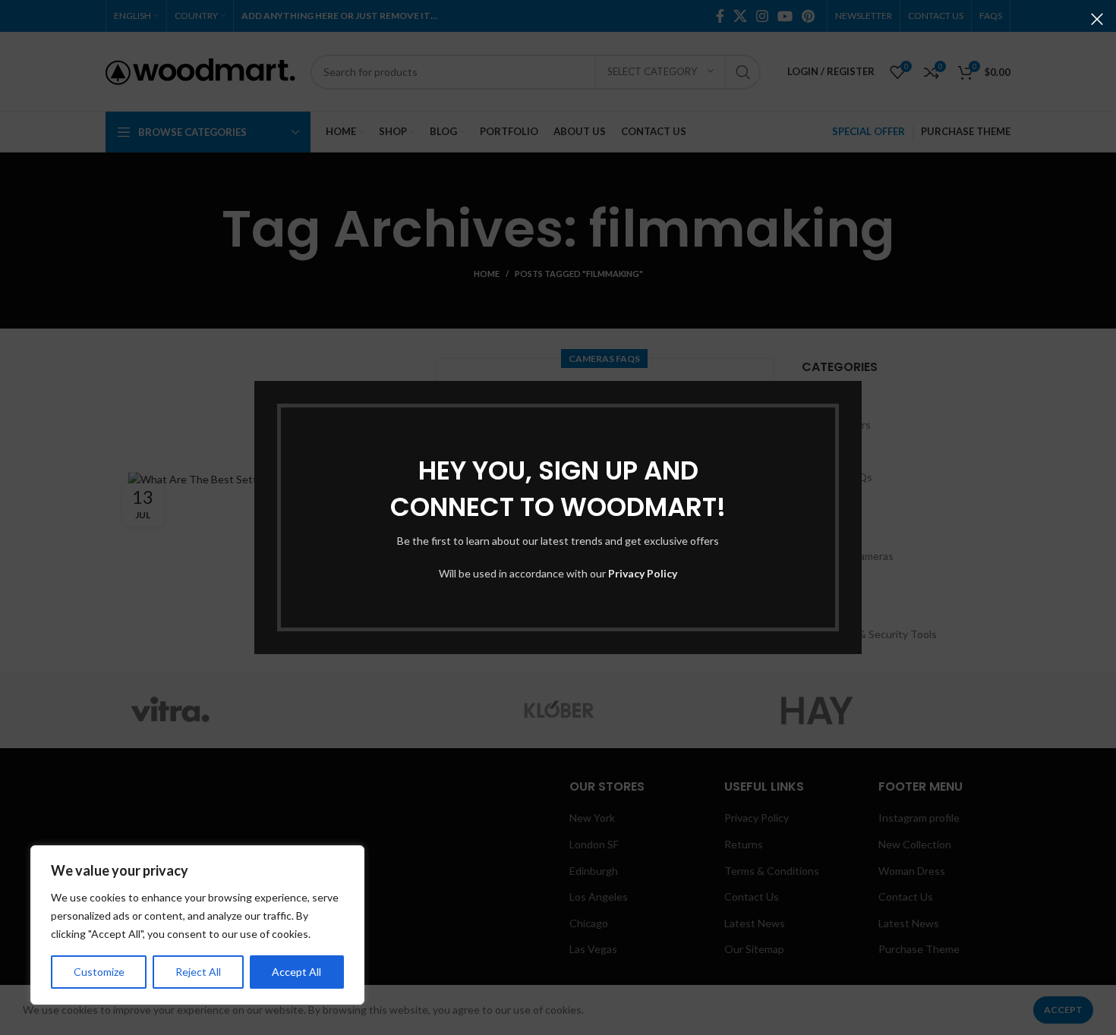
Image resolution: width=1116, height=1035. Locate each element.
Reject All (198, 971)
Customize (99, 971)
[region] (197, 925)
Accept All (296, 971)
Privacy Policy (642, 573)
